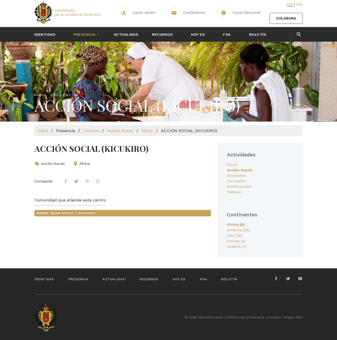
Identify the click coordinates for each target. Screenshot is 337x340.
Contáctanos (194, 12)
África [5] (236, 224)
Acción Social (120, 130)
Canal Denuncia (246, 12)
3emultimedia (210, 317)
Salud (232, 164)
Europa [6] (236, 241)
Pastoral (234, 192)
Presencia (84, 34)
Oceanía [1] (236, 246)
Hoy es (198, 34)
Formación (236, 181)
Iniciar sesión (144, 12)
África (147, 130)
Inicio (43, 130)
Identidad (44, 34)
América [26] (238, 230)
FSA (227, 34)
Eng (299, 4)
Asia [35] (234, 235)
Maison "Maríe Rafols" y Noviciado (65, 213)
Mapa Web (293, 317)
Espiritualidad (239, 186)
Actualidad (126, 34)
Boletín (257, 34)
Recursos (162, 34)
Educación (236, 175)
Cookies (274, 317)
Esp (290, 4)
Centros (91, 130)
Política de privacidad (245, 317)
